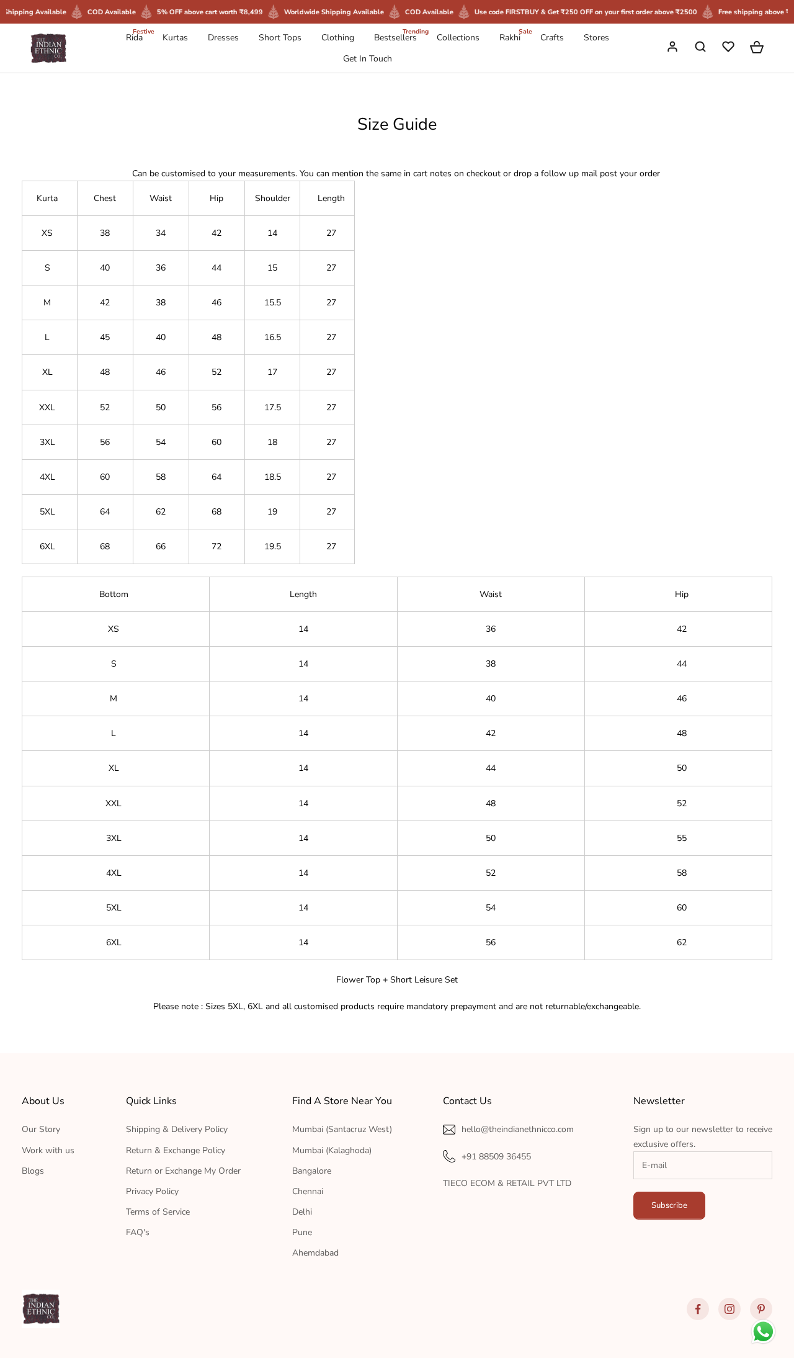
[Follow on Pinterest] (761, 1309)
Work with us (48, 1150)
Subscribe (669, 1205)
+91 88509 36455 (496, 1156)
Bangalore (311, 1171)
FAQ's (137, 1232)
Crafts (552, 37)
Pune (302, 1232)
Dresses (223, 37)
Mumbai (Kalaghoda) (332, 1150)
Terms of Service (158, 1212)
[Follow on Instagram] (729, 1309)
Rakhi (509, 36)
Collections (458, 37)
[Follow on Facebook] (698, 1309)
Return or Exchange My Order (183, 1171)
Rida (134, 36)
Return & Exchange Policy (175, 1150)
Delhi (302, 1212)
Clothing (337, 37)
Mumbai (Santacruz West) (342, 1129)
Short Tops (280, 37)
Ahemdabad (315, 1253)
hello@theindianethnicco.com (518, 1129)
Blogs (33, 1171)
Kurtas (175, 37)
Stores (596, 37)
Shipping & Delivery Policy (177, 1129)
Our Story (41, 1129)
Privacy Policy (152, 1191)
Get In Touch (367, 59)
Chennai (307, 1191)
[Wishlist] (729, 48)
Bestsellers (395, 36)
